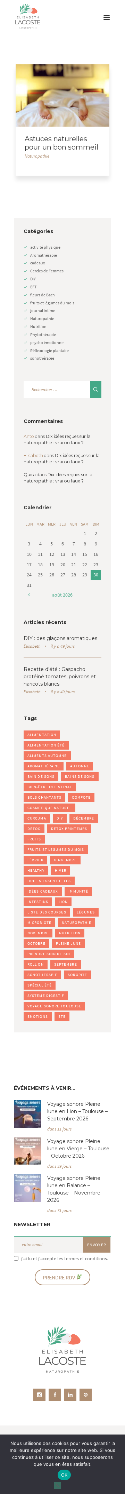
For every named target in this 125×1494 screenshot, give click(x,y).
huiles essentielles (49, 880)
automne (79, 766)
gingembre (65, 859)
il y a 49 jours (63, 646)
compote (81, 797)
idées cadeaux (42, 891)
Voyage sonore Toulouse (54, 1006)
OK (64, 1475)
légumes (86, 912)
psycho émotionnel (47, 342)
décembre (83, 818)
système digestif (45, 995)
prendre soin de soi (48, 953)
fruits (34, 839)
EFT (33, 286)
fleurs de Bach (42, 294)
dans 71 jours (59, 1210)
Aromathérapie (43, 255)
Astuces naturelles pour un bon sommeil (61, 143)
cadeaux (37, 262)
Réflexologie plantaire (49, 350)
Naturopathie (37, 156)
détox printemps (69, 828)
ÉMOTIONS (37, 1016)
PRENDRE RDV (59, 1277)
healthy (35, 870)
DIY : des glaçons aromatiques (60, 638)
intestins (37, 901)
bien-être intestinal (49, 786)
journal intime (42, 310)
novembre (38, 932)
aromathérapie (43, 766)
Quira (30, 474)
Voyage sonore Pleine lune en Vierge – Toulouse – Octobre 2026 (78, 1148)
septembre (65, 964)
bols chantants (44, 797)
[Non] (57, 1485)
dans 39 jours (59, 1166)
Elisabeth (32, 646)
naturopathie (76, 922)
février (35, 859)
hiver (61, 870)
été (62, 1016)
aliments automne (47, 755)
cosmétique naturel (49, 807)
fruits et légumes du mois (52, 302)
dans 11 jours (59, 1129)
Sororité (77, 974)
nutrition (70, 932)
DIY (33, 278)
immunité (78, 891)
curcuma (36, 818)
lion (63, 901)
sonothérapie (42, 358)
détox (34, 828)
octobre (36, 943)
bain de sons (41, 776)
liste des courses (46, 912)
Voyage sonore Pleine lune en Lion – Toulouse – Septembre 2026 (77, 1111)
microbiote (39, 922)
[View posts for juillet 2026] (29, 595)
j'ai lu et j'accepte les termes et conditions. (64, 1258)
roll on (35, 964)
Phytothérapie (43, 334)
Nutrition (38, 326)
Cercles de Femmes (47, 270)
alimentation (41, 734)
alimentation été (46, 745)
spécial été (39, 985)
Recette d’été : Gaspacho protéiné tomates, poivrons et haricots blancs (60, 676)
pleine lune (68, 943)
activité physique (45, 247)
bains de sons (79, 776)
